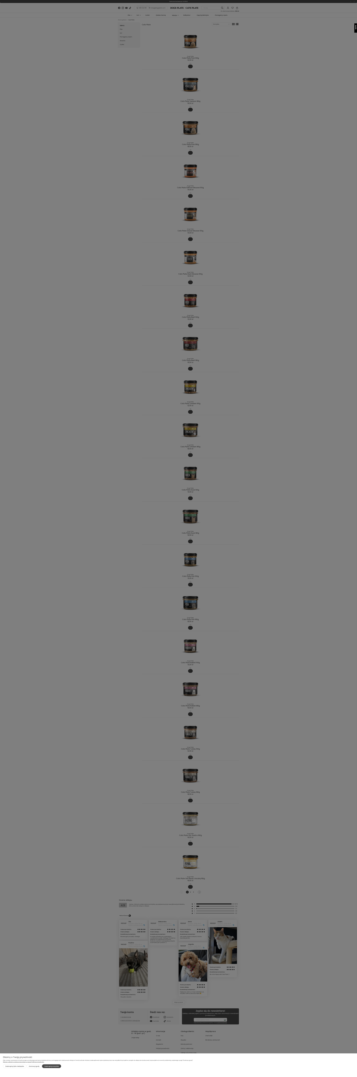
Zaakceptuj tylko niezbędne (14, 1066)
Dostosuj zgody (34, 1066)
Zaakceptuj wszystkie (51, 1066)
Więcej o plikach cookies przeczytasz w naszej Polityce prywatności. (23, 1062)
